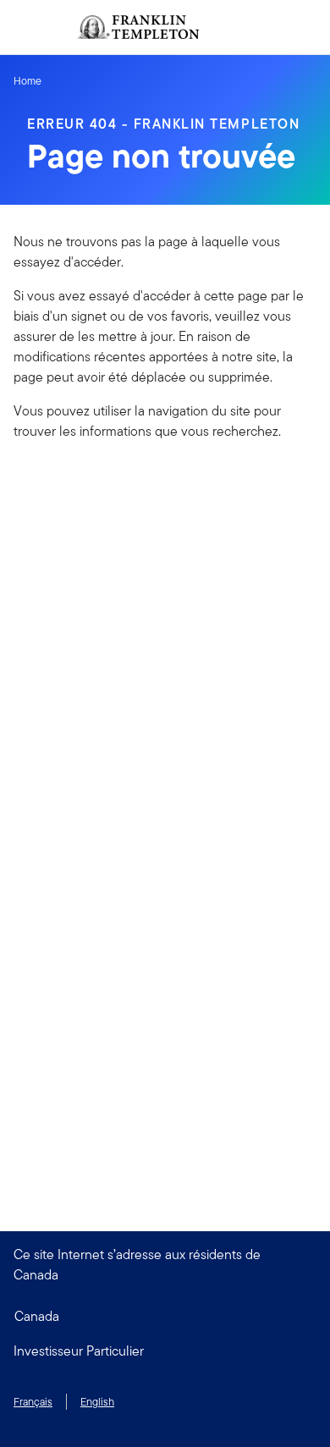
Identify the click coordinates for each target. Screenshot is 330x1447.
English (97, 1402)
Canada (36, 1316)
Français (33, 1402)
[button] (165, 1351)
